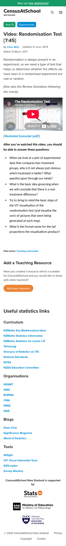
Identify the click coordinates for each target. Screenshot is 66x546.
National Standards (16, 357)
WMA (7, 406)
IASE (7, 411)
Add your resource (18, 288)
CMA (7, 400)
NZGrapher (11, 466)
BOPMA (9, 395)
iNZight (8, 455)
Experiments (26, 25)
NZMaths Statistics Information (23, 336)
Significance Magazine (18, 433)
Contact (41, 539)
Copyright (26, 539)
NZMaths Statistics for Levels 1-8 (24, 341)
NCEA (7, 362)
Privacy (58, 533)
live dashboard (39, 3)
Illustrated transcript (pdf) (22, 136)
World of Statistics (15, 438)
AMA (7, 390)
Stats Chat (10, 428)
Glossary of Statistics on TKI (21, 352)
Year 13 (9, 25)
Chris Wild (13, 47)
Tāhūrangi (10, 346)
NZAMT (8, 384)
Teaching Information (28, 251)
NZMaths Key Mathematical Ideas (25, 330)
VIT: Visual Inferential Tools (21, 460)
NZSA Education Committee (21, 368)
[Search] (52, 12)
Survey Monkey (13, 471)
